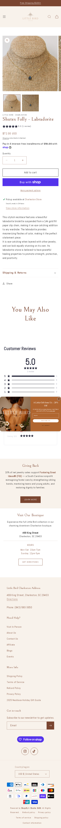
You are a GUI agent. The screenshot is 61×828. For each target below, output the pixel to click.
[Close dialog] (58, 399)
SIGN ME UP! (45, 421)
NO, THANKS (45, 425)
